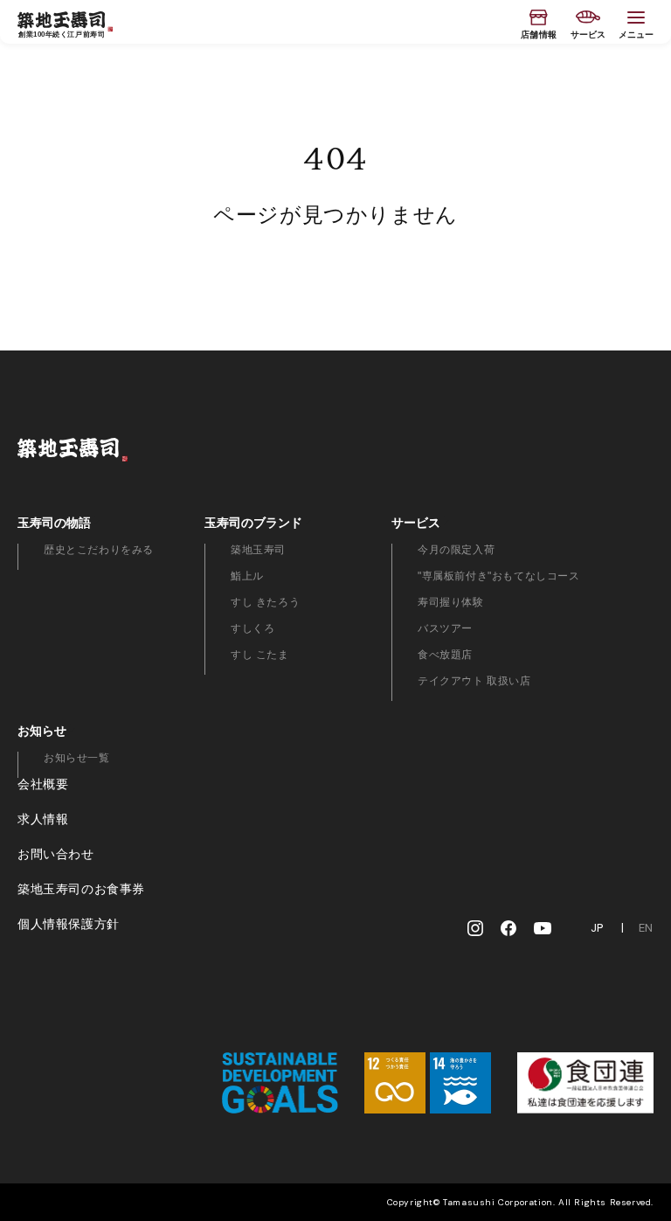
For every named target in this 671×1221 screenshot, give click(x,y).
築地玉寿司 (258, 550)
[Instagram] (475, 928)
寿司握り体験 (451, 602)
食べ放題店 (445, 655)
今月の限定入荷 (456, 550)
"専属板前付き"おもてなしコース (499, 576)
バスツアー (445, 628)
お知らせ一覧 (77, 758)
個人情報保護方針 (68, 924)
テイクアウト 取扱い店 (474, 681)
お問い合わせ (55, 854)
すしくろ (252, 628)
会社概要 (42, 784)
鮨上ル (247, 576)
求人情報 (42, 819)
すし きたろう (265, 602)
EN (646, 928)
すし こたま (260, 655)
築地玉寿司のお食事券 (81, 889)
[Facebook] (508, 928)
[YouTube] (542, 928)
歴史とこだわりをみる (99, 550)
